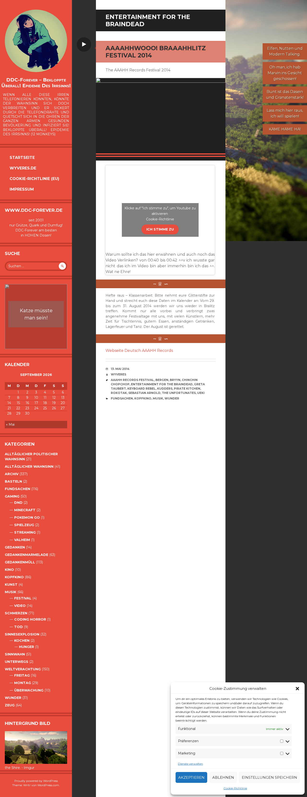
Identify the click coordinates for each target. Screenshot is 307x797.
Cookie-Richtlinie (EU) (34, 178)
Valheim (22, 540)
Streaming (25, 532)
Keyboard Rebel (141, 388)
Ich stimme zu (160, 229)
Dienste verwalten (190, 764)
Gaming (12, 496)
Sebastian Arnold (144, 393)
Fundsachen (17, 489)
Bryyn (175, 380)
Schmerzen (16, 613)
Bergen (161, 380)
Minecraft (24, 510)
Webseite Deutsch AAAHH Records (139, 350)
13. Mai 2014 (120, 369)
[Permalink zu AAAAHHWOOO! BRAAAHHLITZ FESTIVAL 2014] (160, 117)
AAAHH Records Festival (132, 380)
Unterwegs (16, 662)
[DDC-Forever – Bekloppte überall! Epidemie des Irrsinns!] (36, 41)
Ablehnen (223, 777)
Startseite (22, 157)
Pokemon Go (27, 517)
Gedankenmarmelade (26, 555)
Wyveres (118, 374)
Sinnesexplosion (22, 634)
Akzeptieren (191, 777)
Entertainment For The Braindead (162, 384)
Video (20, 606)
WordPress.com (48, 785)
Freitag (22, 675)
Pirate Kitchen (187, 388)
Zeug (10, 705)
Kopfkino (14, 577)
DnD (18, 502)
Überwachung (28, 690)
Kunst (11, 584)
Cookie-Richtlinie (235, 788)
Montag (22, 683)
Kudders (164, 388)
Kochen (22, 640)
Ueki (201, 393)
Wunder (13, 698)
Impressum (22, 189)
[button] (297, 688)
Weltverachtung (23, 669)
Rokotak (119, 393)
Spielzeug (24, 525)
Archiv (11, 474)
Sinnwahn (15, 654)
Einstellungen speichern (269, 777)
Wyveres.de (23, 168)
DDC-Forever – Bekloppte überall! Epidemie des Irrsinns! (36, 82)
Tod (18, 627)
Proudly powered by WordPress (36, 781)
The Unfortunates (179, 393)
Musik (10, 592)
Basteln (13, 481)
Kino (9, 569)
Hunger (26, 647)
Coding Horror (30, 619)
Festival (22, 598)
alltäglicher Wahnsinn (29, 466)
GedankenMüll (20, 562)
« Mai (10, 424)
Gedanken (15, 547)
